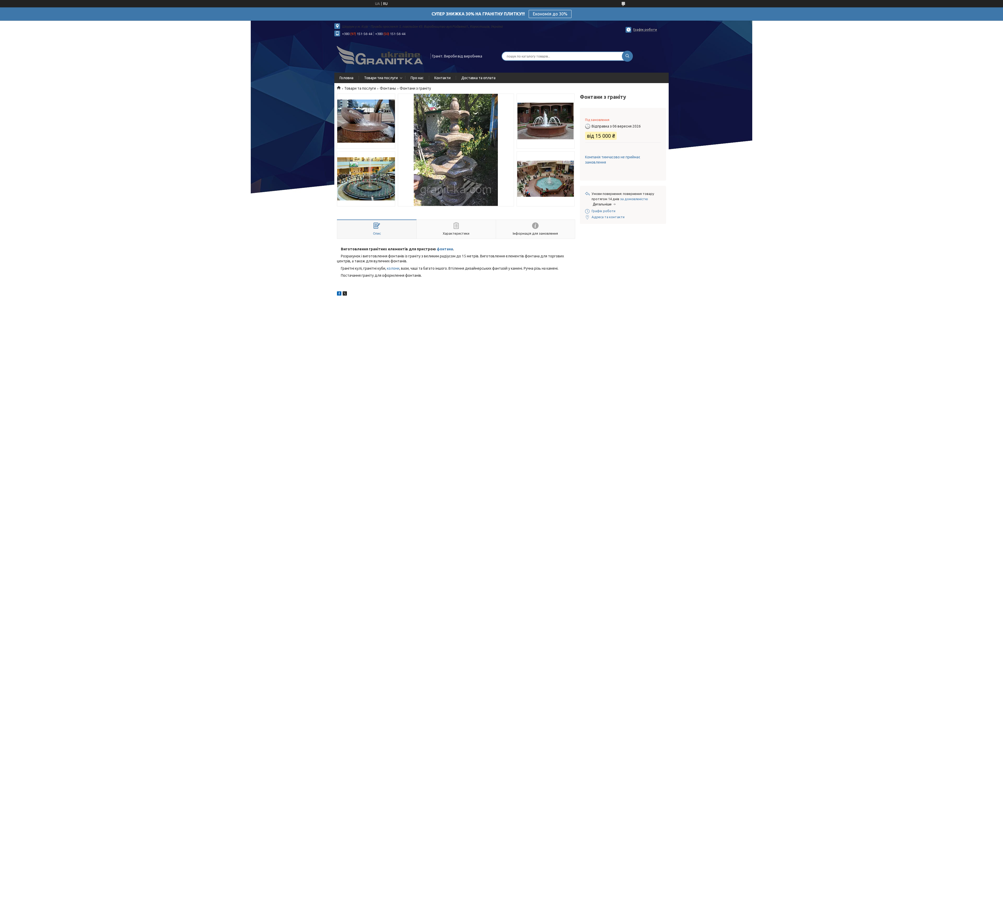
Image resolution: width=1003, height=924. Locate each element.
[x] (345, 294)
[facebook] (339, 294)
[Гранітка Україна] (380, 56)
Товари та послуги (360, 88)
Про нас (417, 78)
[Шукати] (627, 56)
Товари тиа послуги (381, 78)
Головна (346, 78)
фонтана (445, 249)
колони (393, 268)
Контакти (442, 78)
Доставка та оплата (478, 78)
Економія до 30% (550, 13)
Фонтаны (388, 88)
